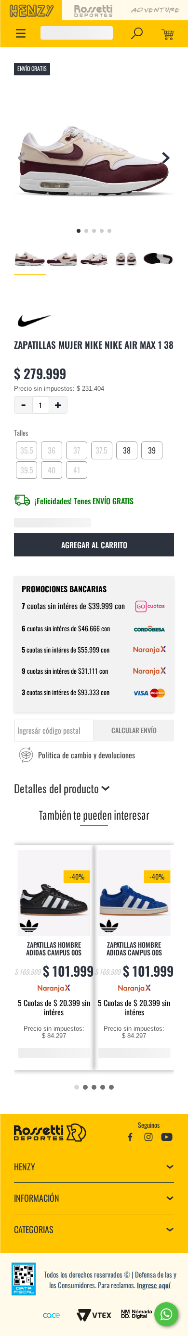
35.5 (26, 448)
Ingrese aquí (154, 1285)
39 (151, 448)
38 (126, 448)
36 (51, 448)
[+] (58, 405)
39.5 (26, 468)
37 (76, 448)
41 (76, 468)
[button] (137, 33)
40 (51, 468)
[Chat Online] (166, 1314)
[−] (23, 405)
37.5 (101, 448)
